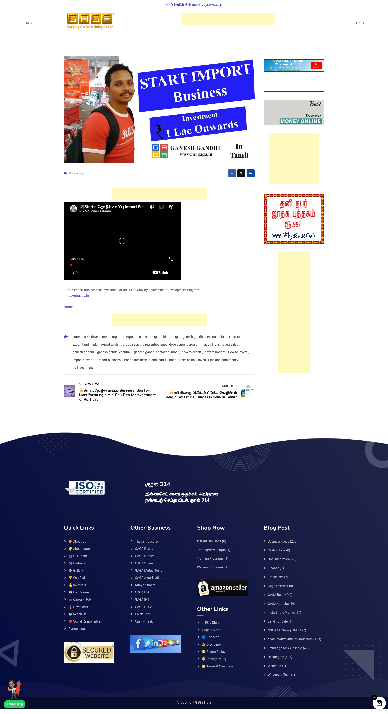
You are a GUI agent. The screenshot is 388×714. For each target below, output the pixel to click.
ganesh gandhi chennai (114, 352)
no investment (83, 367)
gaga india (211, 344)
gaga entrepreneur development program (171, 344)
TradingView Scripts (211, 550)
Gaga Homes (277, 586)
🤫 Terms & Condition (217, 666)
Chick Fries (143, 614)
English (179, 5)
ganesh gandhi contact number (156, 352)
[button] (32, 19)
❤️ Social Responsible (84, 621)
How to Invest (237, 352)
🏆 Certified (76, 578)
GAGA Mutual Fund (148, 570)
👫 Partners (76, 563)
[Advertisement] (228, 19)
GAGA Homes (144, 556)
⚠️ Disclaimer (212, 644)
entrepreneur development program (97, 337)
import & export (83, 360)
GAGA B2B (142, 592)
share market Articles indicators (290, 639)
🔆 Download (78, 607)
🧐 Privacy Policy (214, 659)
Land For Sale (278, 621)
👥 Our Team (77, 556)
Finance (273, 568)
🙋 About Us (77, 541)
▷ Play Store (210, 623)
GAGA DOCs (143, 607)
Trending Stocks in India (285, 648)
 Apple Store (211, 630)
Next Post (228, 385)
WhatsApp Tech (279, 675)
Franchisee (275, 577)
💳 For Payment (79, 592)
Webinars (274, 666)
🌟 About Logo (79, 549)
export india (215, 337)
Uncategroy (76, 173)
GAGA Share (144, 563)
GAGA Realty (144, 549)
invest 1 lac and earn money (218, 360)
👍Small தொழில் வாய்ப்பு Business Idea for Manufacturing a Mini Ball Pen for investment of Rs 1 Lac (117, 395)
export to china (111, 344)
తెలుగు (196, 5)
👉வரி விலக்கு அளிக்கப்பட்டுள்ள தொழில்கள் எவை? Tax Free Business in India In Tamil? (201, 395)
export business (137, 337)
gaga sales (230, 344)
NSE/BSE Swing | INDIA (284, 630)
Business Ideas (278, 541)
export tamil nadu (85, 344)
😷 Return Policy (213, 652)
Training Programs (210, 558)
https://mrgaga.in (76, 296)
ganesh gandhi (83, 352)
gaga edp (132, 344)
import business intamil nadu (145, 360)
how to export (191, 352)
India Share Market (281, 612)
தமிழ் (169, 5)
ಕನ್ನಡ (204, 5)
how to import (215, 352)
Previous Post (90, 383)
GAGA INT (142, 599)
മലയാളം (215, 5)
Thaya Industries (147, 541)
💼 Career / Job (79, 599)
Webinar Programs (210, 567)
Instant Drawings (209, 541)
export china (160, 337)
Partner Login (78, 629)
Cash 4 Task (144, 621)
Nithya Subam (145, 585)
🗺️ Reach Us (77, 614)
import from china (182, 360)
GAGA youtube (278, 604)
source (68, 307)
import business (109, 360)
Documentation (279, 559)
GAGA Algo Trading (148, 578)
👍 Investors (77, 585)
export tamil (235, 337)
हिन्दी (188, 5)
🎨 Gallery (75, 570)
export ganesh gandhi (188, 337)
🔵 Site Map (210, 637)
